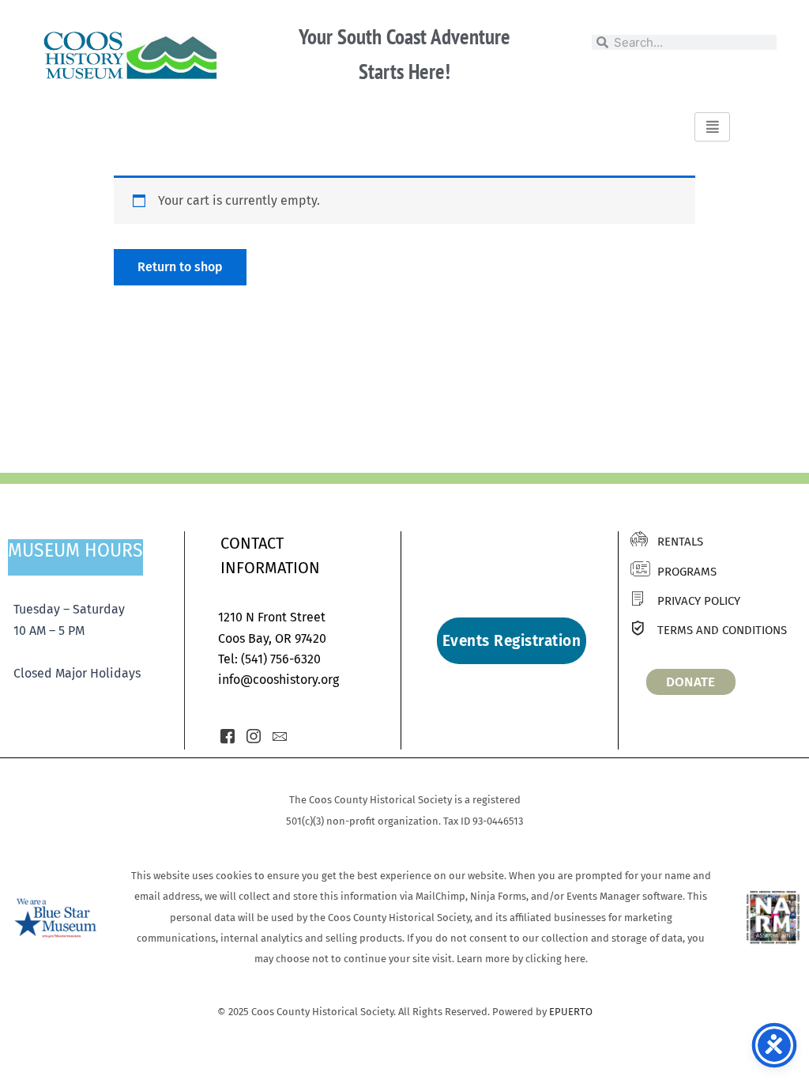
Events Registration (511, 641)
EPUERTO (571, 1012)
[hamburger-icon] (712, 127)
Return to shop (180, 266)
